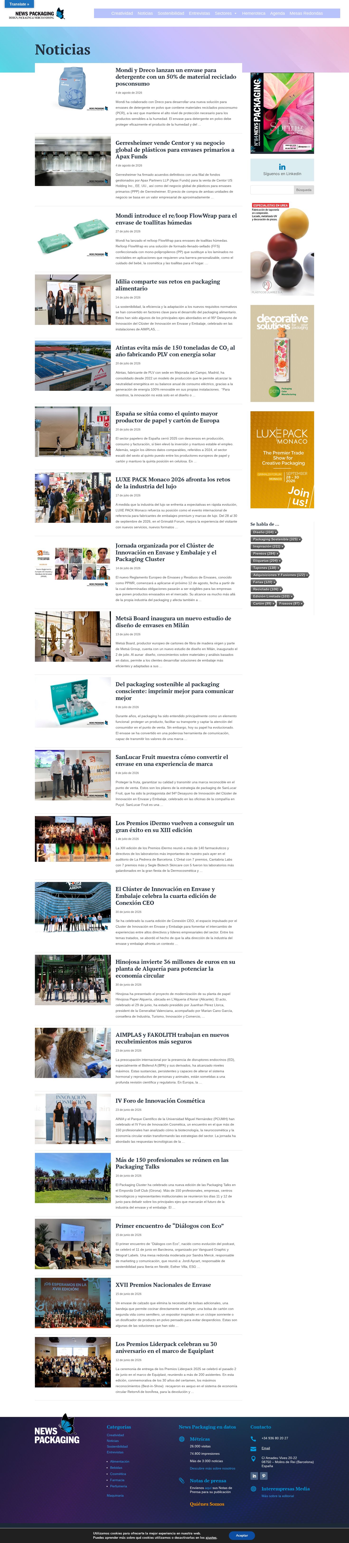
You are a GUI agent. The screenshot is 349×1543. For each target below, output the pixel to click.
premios (264, 553)
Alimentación (119, 1461)
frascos (289, 603)
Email (266, 1448)
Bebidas (116, 1468)
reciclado (265, 589)
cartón (262, 603)
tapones (264, 568)
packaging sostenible (275, 539)
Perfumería (118, 1486)
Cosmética (118, 1474)
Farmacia (117, 1480)
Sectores (223, 13)
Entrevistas (199, 13)
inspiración (266, 546)
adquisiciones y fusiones (279, 575)
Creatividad (122, 13)
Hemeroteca (253, 13)
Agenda (277, 13)
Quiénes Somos (207, 1504)
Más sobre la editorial (278, 1496)
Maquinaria (115, 1495)
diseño (263, 532)
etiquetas (265, 561)
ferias (262, 582)
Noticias (145, 13)
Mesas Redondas (306, 13)
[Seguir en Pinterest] (264, 1476)
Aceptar (242, 1535)
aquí (208, 1488)
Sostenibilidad (171, 13)
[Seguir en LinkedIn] (254, 1476)
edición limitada (271, 596)
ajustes (211, 1538)
